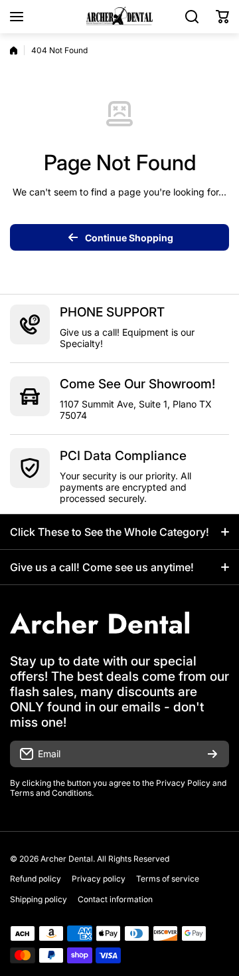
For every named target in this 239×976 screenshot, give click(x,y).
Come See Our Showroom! (137, 384)
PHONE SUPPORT (112, 312)
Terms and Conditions (51, 793)
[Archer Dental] (119, 16)
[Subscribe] (212, 754)
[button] (222, 16)
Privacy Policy (183, 783)
